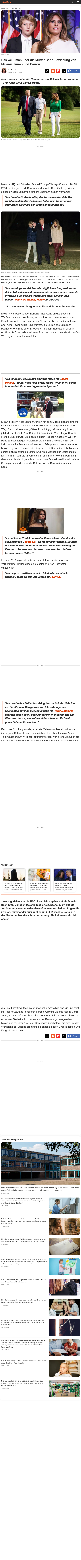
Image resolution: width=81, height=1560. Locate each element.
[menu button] (77, 2)
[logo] (6, 2)
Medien (14, 8)
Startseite (5, 8)
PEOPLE (55, 576)
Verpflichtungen (64, 711)
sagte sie (30, 541)
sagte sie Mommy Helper (30, 299)
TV (20, 8)
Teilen (75, 70)
